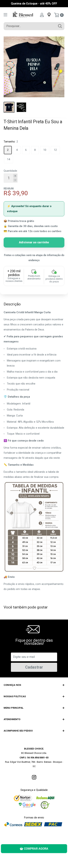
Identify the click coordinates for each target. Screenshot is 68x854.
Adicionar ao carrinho (34, 242)
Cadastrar (34, 667)
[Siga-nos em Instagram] (34, 777)
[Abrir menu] (5, 14)
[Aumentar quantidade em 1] (15, 176)
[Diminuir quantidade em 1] (15, 180)
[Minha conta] (42, 15)
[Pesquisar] (59, 26)
